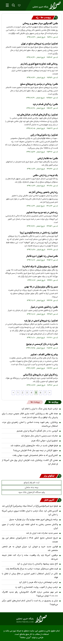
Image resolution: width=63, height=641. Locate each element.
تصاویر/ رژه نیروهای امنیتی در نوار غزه (41, 320)
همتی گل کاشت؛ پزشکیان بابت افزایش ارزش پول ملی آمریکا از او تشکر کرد (30, 462)
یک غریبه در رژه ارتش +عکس (45, 175)
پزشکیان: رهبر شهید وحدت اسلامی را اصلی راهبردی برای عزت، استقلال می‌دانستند (30, 424)
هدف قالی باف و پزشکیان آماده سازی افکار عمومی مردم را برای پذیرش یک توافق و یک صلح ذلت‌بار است (30, 415)
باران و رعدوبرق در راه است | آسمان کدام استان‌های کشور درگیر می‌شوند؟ (30, 602)
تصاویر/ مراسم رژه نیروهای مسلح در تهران (39, 43)
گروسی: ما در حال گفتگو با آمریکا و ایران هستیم (37, 431)
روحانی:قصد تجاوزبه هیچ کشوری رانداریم (39, 64)
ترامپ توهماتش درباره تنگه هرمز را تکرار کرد (38, 582)
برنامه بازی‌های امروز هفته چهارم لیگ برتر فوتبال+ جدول (33, 519)
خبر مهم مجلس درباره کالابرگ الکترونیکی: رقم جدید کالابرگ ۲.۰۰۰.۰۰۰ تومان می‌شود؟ (30, 594)
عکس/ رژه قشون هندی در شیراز (44, 307)
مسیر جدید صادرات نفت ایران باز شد (42, 533)
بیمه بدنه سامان (31, 487)
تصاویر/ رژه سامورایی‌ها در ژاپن (44, 135)
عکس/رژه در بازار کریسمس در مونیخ (42, 344)
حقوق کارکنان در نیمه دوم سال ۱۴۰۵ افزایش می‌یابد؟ (35, 450)
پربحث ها (35, 402)
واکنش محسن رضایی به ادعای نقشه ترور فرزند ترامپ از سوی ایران (30, 526)
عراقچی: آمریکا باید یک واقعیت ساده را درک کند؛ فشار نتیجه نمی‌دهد (30, 557)
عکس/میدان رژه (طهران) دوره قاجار (42, 256)
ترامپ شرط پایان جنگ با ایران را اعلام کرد (39, 409)
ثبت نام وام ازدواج (31, 482)
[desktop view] (19, 5)
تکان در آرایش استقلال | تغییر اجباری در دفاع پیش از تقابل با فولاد (30, 575)
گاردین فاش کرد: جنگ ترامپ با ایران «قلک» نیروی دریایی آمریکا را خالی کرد (30, 513)
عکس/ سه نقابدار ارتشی (47, 158)
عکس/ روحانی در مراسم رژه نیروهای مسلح (39, 84)
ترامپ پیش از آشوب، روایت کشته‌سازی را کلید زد (36, 587)
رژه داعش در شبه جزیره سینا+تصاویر (42, 212)
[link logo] (31, 619)
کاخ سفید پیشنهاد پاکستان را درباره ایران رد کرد (37, 564)
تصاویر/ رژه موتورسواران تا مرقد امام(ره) (40, 266)
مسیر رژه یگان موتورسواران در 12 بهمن (41, 287)
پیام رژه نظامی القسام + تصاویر (44, 354)
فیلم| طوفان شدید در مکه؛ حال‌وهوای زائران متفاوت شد (34, 445)
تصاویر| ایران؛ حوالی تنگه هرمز (44, 441)
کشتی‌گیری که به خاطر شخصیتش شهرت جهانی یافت (35, 455)
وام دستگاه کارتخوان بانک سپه (32, 492)
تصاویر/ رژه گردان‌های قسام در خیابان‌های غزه (37, 115)
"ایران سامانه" (25, 637)
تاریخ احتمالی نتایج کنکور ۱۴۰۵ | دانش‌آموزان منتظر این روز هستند (30, 540)
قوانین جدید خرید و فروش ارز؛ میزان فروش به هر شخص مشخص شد (30, 548)
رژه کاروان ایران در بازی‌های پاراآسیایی (40, 375)
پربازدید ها (53, 402)
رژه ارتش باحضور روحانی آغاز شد (43, 192)
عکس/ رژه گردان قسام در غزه (45, 104)
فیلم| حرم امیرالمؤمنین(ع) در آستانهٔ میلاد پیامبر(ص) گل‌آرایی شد (30, 506)
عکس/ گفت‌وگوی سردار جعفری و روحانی (40, 23)
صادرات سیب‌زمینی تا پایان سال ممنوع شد (39, 436)
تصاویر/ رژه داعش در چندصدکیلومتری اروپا (39, 232)
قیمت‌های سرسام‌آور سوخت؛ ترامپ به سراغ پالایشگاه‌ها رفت (32, 569)
